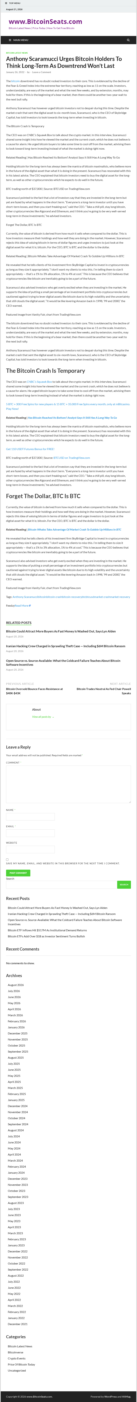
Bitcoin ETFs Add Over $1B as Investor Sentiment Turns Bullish (46, 936)
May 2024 (14, 1148)
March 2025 (15, 1087)
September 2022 (18, 1269)
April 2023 (14, 1227)
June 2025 (14, 1069)
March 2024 (15, 1160)
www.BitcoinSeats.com (45, 21)
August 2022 (16, 1275)
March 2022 (15, 1305)
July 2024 (14, 1136)
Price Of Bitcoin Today (21, 1364)
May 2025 (14, 1075)
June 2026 (14, 997)
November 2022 (18, 1257)
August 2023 (16, 1202)
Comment (13, 762)
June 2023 (14, 1215)
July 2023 (14, 1209)
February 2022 (17, 1311)
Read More (21, 605)
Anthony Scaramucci (25, 596)
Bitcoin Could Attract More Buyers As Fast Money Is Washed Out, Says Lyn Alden (61, 631)
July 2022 (14, 1281)
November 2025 (18, 1039)
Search (10, 878)
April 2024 (14, 1154)
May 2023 (14, 1221)
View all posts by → (43, 716)
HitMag (126, 1396)
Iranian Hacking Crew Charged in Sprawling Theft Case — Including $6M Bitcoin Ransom (66, 646)
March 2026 (15, 1015)
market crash (102, 596)
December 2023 (17, 1178)
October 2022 (16, 1263)
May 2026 (14, 1003)
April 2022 (14, 1299)
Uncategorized (17, 1370)
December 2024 (17, 1106)
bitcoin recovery (72, 596)
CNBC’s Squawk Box (39, 381)
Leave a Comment (41, 72)
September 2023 (18, 1196)
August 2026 (16, 984)
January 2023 (16, 1245)
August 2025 (16, 1057)
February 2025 (17, 1093)
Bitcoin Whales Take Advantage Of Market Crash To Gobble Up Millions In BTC (74, 529)
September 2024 (18, 1124)
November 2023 (18, 1184)
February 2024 (17, 1166)
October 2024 (16, 1118)
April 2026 (14, 1009)
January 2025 (16, 1100)
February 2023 (17, 1239)
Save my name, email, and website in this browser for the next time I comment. (63, 863)
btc (84, 596)
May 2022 (14, 1293)
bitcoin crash (54, 596)
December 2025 (17, 1033)
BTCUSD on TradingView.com (72, 457)
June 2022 (14, 1287)
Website (11, 842)
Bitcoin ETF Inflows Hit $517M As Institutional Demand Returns (47, 930)
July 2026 (14, 991)
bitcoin (15, 81)
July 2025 (14, 1063)
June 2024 (14, 1142)
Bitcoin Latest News (17, 53)
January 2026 (16, 1027)
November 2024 (18, 1112)
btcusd (90, 596)
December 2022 (17, 1251)
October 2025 (16, 1045)
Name (11, 810)
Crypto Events (17, 1358)
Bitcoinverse (15, 1352)
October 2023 (16, 1190)
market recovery (120, 596)
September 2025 (18, 1051)
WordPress (110, 1396)
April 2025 (14, 1081)
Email (11, 826)
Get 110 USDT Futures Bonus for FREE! (30, 449)
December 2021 (17, 1324)
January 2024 (16, 1172)
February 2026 (17, 1021)
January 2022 (16, 1318)
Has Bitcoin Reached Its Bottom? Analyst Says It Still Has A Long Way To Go (72, 417)
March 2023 (15, 1233)
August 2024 (16, 1130)
